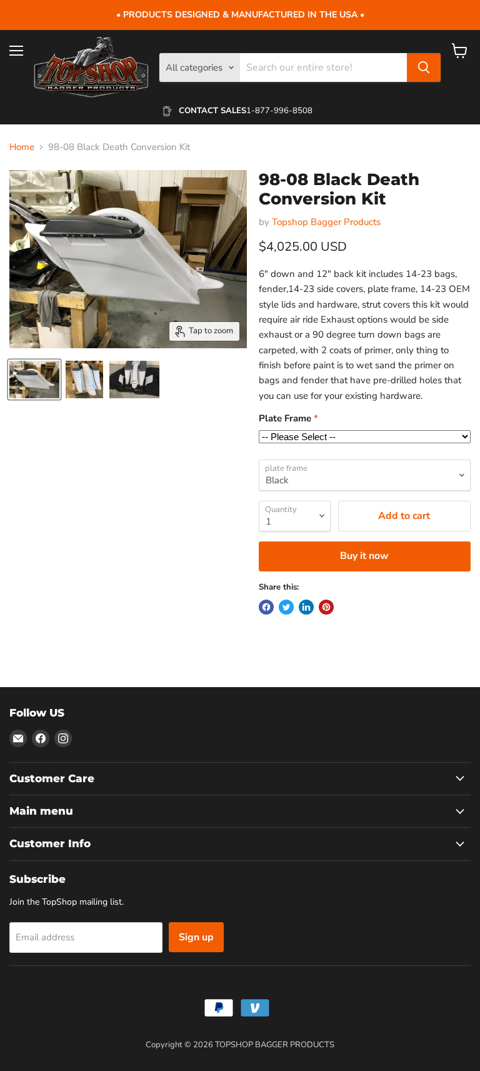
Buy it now (364, 556)
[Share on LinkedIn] (306, 607)
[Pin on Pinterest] (326, 607)
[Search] (424, 67)
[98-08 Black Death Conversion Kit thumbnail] (34, 380)
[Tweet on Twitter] (286, 607)
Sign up (196, 937)
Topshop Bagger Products (326, 222)
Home (21, 147)
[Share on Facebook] (266, 607)
